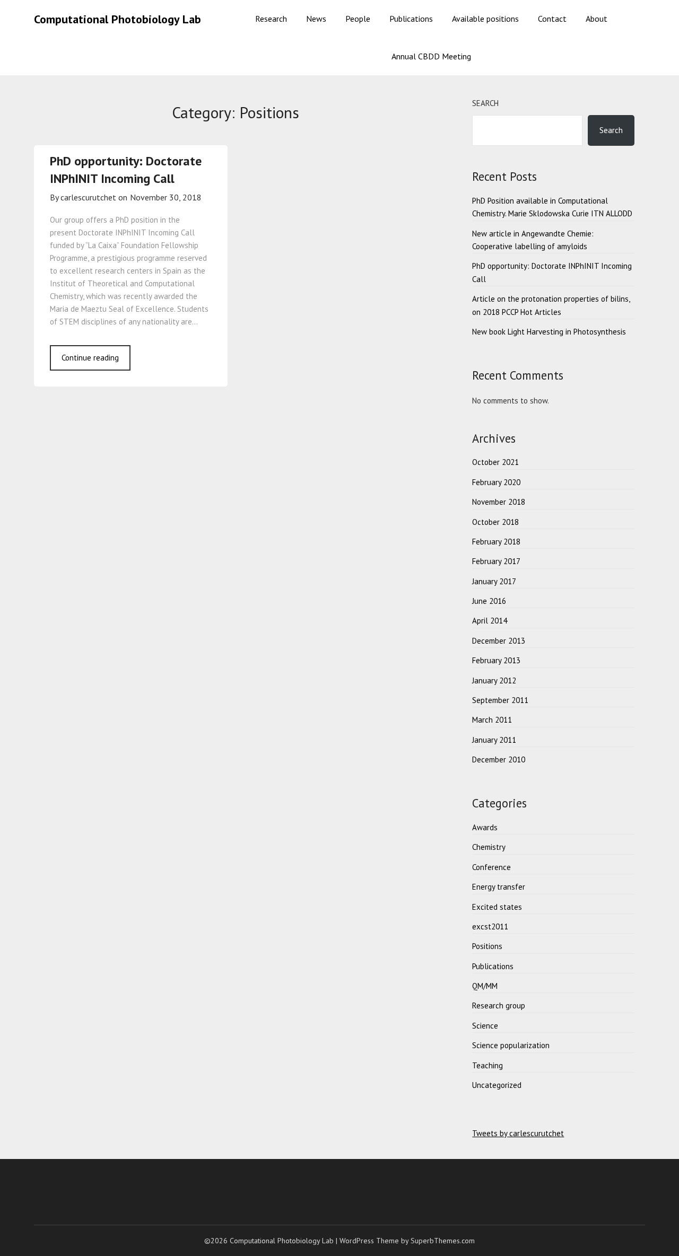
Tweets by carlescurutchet (518, 1133)
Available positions (485, 18)
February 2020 (496, 482)
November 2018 (498, 502)
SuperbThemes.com (443, 1240)
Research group (498, 1005)
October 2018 (495, 522)
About (596, 18)
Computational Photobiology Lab (117, 19)
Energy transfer (498, 887)
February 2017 (496, 561)
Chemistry (489, 847)
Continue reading (90, 358)
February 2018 (496, 542)
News (316, 18)
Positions (487, 946)
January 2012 (494, 680)
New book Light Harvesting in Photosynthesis (549, 332)
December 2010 (498, 759)
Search (485, 103)
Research (271, 18)
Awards (485, 827)
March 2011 (492, 720)
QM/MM (485, 986)
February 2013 (496, 660)
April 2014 (489, 621)
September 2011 (500, 700)
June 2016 (489, 601)
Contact (552, 18)
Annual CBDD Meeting (431, 56)
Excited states (497, 907)
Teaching (487, 1065)
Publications (411, 18)
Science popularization (511, 1045)
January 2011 (494, 740)
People (357, 18)
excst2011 (490, 926)
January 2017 (494, 581)
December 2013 (498, 641)
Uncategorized (496, 1085)
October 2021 (495, 462)
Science (485, 1026)
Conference (491, 867)
